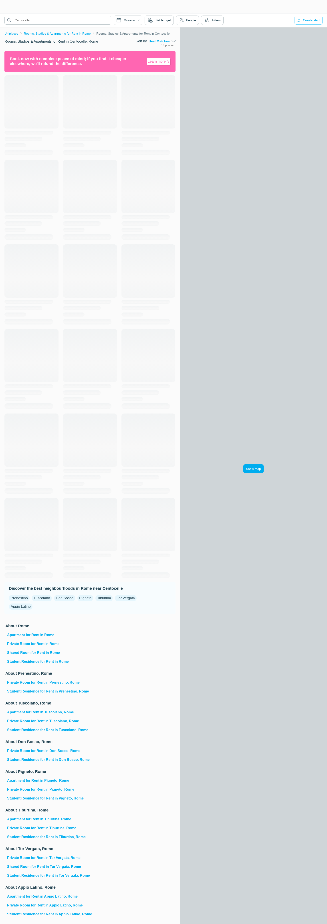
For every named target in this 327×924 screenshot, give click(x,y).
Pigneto (85, 598)
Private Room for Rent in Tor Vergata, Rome (44, 858)
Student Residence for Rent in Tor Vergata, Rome (48, 875)
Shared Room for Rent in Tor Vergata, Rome (44, 867)
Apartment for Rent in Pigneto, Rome (38, 780)
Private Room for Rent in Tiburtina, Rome (41, 828)
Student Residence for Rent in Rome (38, 661)
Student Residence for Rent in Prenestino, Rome (48, 691)
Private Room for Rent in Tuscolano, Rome (43, 721)
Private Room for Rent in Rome (33, 644)
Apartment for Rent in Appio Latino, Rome (42, 896)
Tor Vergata (126, 598)
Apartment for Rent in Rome (30, 635)
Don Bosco (64, 598)
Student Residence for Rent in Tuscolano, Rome (47, 730)
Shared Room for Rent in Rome (33, 653)
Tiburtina (104, 598)
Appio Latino (21, 606)
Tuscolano (42, 598)
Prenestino (19, 598)
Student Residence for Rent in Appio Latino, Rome (49, 914)
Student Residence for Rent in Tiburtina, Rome (46, 837)
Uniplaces (11, 33)
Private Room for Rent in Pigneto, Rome (40, 789)
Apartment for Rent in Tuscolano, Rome (40, 712)
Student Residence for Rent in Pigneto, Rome (45, 798)
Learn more (157, 61)
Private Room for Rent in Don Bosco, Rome (43, 751)
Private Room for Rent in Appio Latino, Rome (45, 905)
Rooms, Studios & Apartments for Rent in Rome (57, 33)
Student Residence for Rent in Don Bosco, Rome (48, 760)
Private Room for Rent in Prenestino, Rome (43, 682)
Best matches (159, 41)
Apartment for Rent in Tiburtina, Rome (39, 819)
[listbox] (162, 41)
